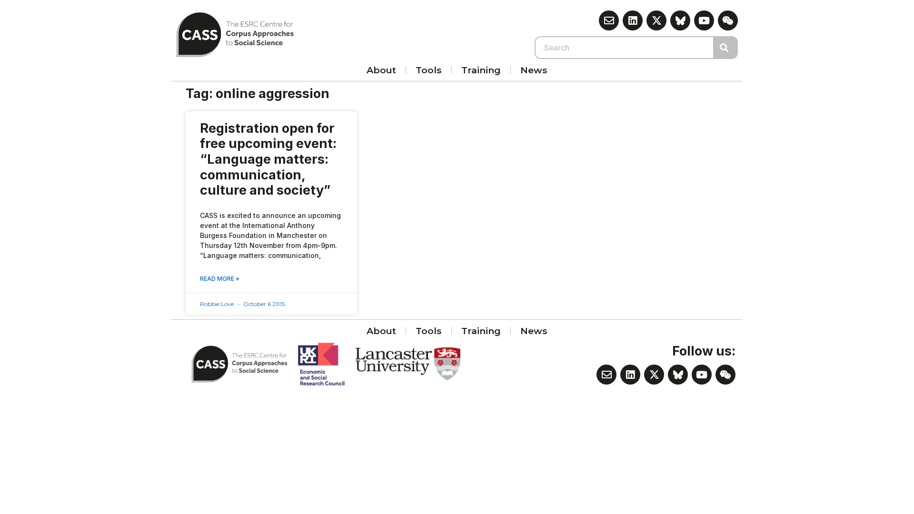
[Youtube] (704, 20)
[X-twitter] (656, 20)
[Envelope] (609, 20)
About (381, 70)
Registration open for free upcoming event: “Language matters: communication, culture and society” (268, 159)
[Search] (726, 47)
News (533, 70)
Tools (429, 70)
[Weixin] (728, 20)
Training (481, 70)
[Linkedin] (633, 20)
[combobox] (625, 47)
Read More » (219, 278)
